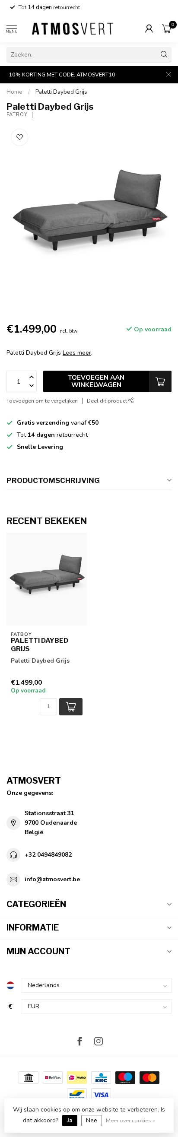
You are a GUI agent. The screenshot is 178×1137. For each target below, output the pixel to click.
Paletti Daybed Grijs (61, 92)
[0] (167, 28)
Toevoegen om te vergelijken (42, 400)
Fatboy (17, 114)
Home (14, 92)
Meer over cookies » (130, 1120)
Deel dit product (107, 400)
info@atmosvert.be (52, 879)
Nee (91, 1120)
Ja (70, 1120)
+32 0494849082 (48, 855)
